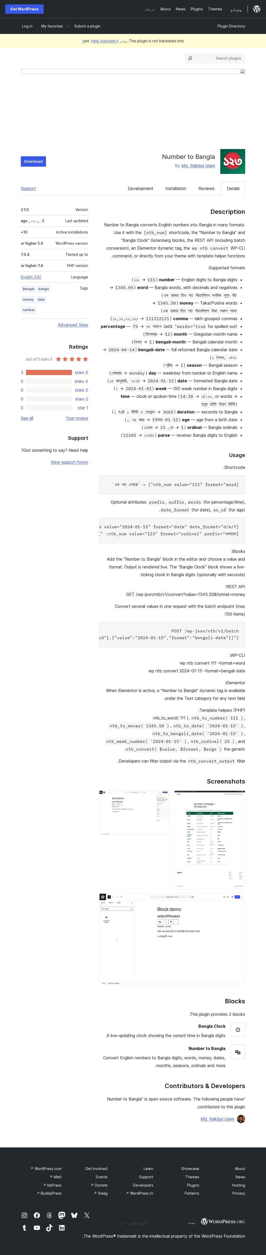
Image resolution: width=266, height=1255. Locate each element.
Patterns (192, 1193)
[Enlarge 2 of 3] (163, 797)
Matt (55, 1177)
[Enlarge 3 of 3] (238, 900)
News (240, 1177)
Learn (148, 1168)
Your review (77, 418)
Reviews (206, 188)
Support (28, 188)
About (240, 1168)
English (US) (31, 277)
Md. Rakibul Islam (198, 165)
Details (233, 188)
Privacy (238, 1193)
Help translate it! (100, 41)
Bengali (28, 289)
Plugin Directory (231, 26)
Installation (175, 188)
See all (27, 418)
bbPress (52, 1185)
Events (102, 1177)
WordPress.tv (139, 1193)
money (28, 299)
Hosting (238, 1185)
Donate (99, 1185)
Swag (101, 1193)
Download (33, 161)
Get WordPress (24, 9)
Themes (192, 1177)
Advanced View (73, 324)
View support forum (69, 462)
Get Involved (96, 1168)
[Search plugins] (190, 58)
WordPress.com (46, 1168)
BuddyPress (49, 1193)
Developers (143, 1185)
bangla (43, 289)
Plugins (193, 1185)
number (29, 310)
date (41, 299)
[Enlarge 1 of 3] (238, 797)
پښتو (191, 1222)
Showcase (190, 1168)
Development (140, 188)
